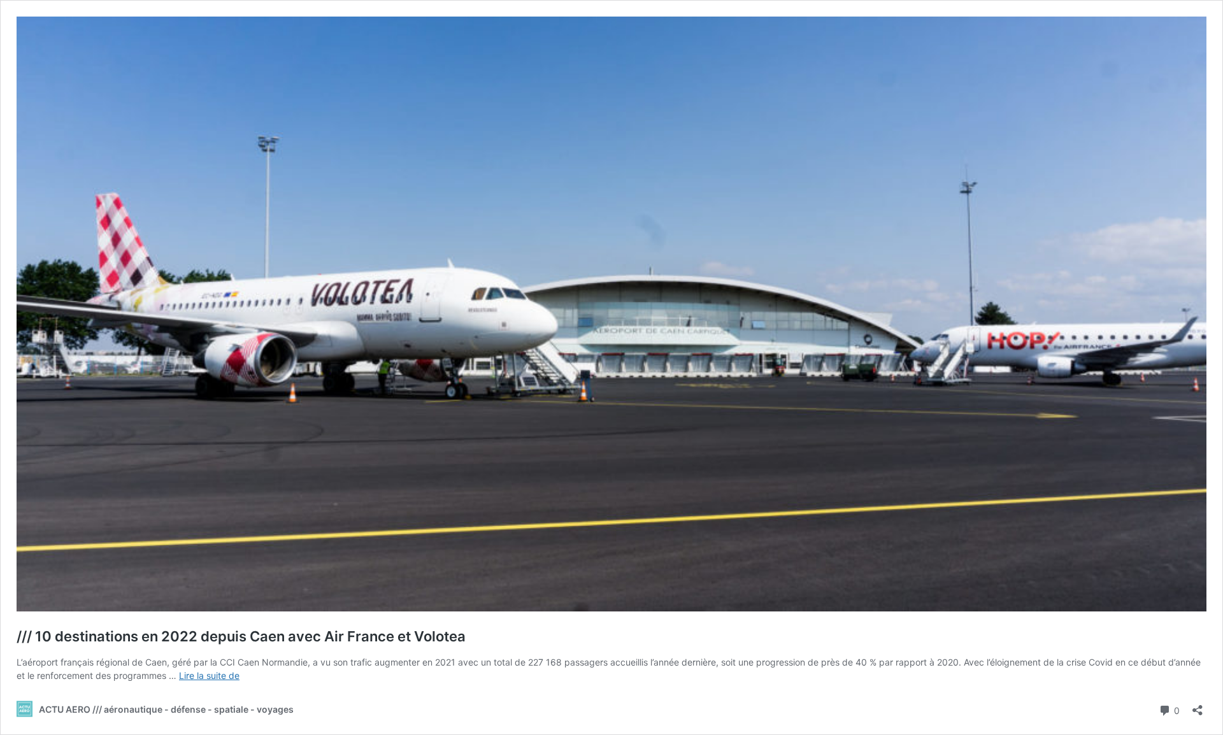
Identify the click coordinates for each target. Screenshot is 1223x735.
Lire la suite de (209, 675)
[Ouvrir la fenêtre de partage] (1197, 706)
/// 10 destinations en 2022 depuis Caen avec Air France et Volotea (241, 636)
